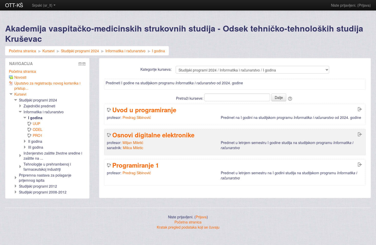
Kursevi (20, 94)
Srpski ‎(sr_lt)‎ (42, 5)
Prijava (364, 5)
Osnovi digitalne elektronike (153, 135)
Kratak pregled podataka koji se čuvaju (188, 227)
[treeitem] (47, 71)
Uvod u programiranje (144, 110)
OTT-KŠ (14, 5)
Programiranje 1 (135, 165)
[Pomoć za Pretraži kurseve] (290, 98)
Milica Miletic (133, 147)
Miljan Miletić (133, 142)
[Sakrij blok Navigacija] (80, 64)
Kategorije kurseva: (156, 69)
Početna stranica (22, 71)
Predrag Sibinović (137, 117)
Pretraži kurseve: (190, 98)
